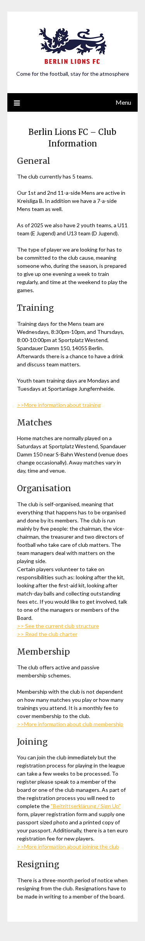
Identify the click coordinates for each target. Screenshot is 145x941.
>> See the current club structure (58, 626)
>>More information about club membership (70, 724)
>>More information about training (59, 405)
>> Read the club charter (47, 634)
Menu (123, 102)
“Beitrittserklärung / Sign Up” (86, 806)
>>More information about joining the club (68, 846)
